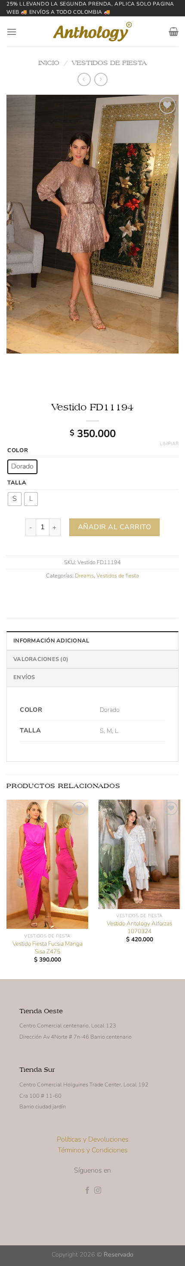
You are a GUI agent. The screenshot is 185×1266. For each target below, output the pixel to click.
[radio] (22, 466)
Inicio (48, 63)
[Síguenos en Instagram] (97, 1191)
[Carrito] (174, 31)
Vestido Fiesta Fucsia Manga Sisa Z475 (47, 947)
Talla (17, 483)
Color (17, 451)
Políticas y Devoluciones (93, 1139)
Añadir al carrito (114, 527)
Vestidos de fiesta (109, 63)
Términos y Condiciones (93, 1150)
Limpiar (169, 444)
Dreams (84, 576)
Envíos (24, 677)
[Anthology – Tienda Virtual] (92, 31)
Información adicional (51, 641)
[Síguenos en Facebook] (87, 1191)
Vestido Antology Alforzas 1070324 (139, 927)
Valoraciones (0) (40, 659)
